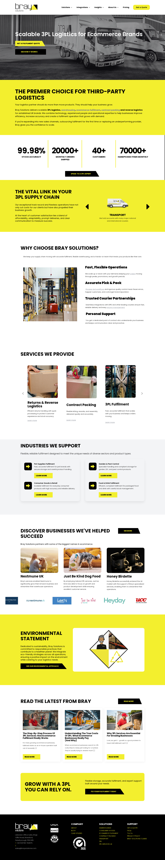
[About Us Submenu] (118, 7)
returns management (116, 307)
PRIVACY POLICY (133, 836)
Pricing (126, 7)
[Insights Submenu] (104, 7)
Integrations (82, 7)
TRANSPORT (103, 838)
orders (132, 274)
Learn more (32, 420)
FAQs (129, 830)
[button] (87, 206)
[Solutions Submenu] (72, 7)
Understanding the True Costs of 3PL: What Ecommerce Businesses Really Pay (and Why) (81, 737)
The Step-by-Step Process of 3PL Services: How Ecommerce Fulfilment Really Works (39, 735)
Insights (98, 7)
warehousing (68, 110)
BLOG (73, 830)
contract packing (110, 110)
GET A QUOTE (132, 828)
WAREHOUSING (105, 828)
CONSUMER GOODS (107, 830)
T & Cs (129, 833)
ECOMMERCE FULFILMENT (108, 833)
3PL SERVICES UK (105, 844)
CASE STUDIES (76, 833)
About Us (112, 7)
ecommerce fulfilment (88, 110)
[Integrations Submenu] (90, 7)
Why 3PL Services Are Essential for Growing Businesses (123, 734)
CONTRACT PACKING (107, 836)
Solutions (66, 7)
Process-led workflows (95, 289)
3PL (100, 841)
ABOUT (74, 828)
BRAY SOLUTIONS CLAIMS (137, 838)
